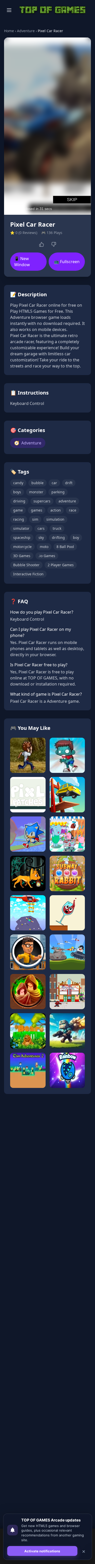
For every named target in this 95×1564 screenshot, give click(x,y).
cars (41, 528)
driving (19, 501)
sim (35, 519)
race (72, 510)
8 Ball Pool (65, 546)
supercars (41, 501)
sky (41, 537)
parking (58, 492)
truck (57, 528)
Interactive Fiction (28, 574)
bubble (37, 482)
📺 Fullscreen (67, 261)
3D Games (21, 555)
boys (17, 492)
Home (9, 30)
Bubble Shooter (26, 564)
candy (18, 482)
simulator (21, 528)
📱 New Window (22, 261)
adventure (67, 501)
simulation (55, 519)
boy (76, 537)
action (55, 510)
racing (18, 519)
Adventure (26, 30)
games (36, 510)
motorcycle (22, 546)
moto (44, 546)
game (18, 510)
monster (36, 492)
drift (68, 482)
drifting (58, 537)
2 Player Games (61, 564)
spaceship (21, 537)
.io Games (47, 555)
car (54, 482)
